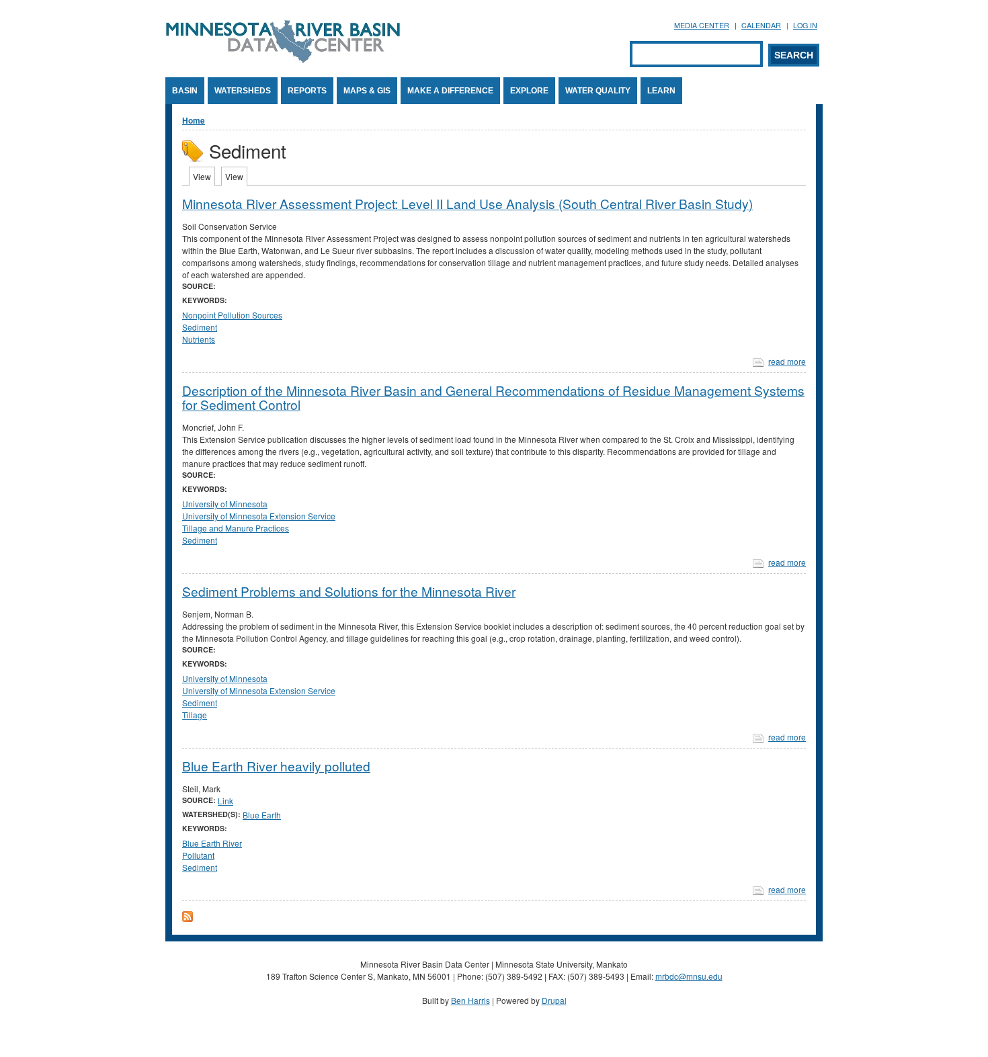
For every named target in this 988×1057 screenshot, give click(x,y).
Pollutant (198, 855)
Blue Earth (262, 814)
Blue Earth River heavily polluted (276, 766)
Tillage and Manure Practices (235, 528)
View (204, 176)
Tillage (194, 714)
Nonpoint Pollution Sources (232, 315)
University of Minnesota (224, 503)
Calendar (761, 25)
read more (787, 361)
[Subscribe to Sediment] (187, 918)
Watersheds (242, 90)
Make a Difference (450, 90)
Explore (529, 90)
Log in (805, 25)
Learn (661, 90)
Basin (185, 90)
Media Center (701, 25)
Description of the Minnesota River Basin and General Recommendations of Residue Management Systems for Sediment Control (493, 397)
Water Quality (597, 90)
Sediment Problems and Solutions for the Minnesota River (349, 591)
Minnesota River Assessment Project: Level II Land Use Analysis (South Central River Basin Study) (467, 203)
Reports (307, 90)
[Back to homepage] (283, 59)
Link (225, 800)
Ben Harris (470, 1000)
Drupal (554, 1000)
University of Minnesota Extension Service (258, 515)
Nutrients (198, 339)
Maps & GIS (366, 90)
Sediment (199, 327)
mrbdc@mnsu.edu (689, 976)
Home (193, 120)
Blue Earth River (212, 843)
